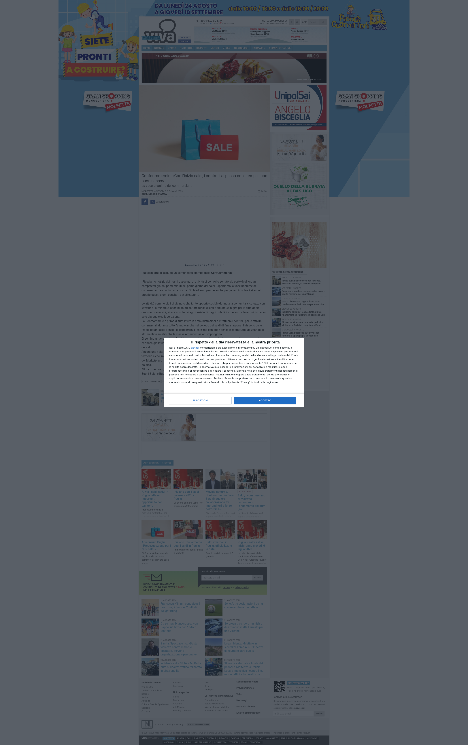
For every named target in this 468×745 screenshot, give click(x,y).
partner (195, 347)
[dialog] (234, 372)
